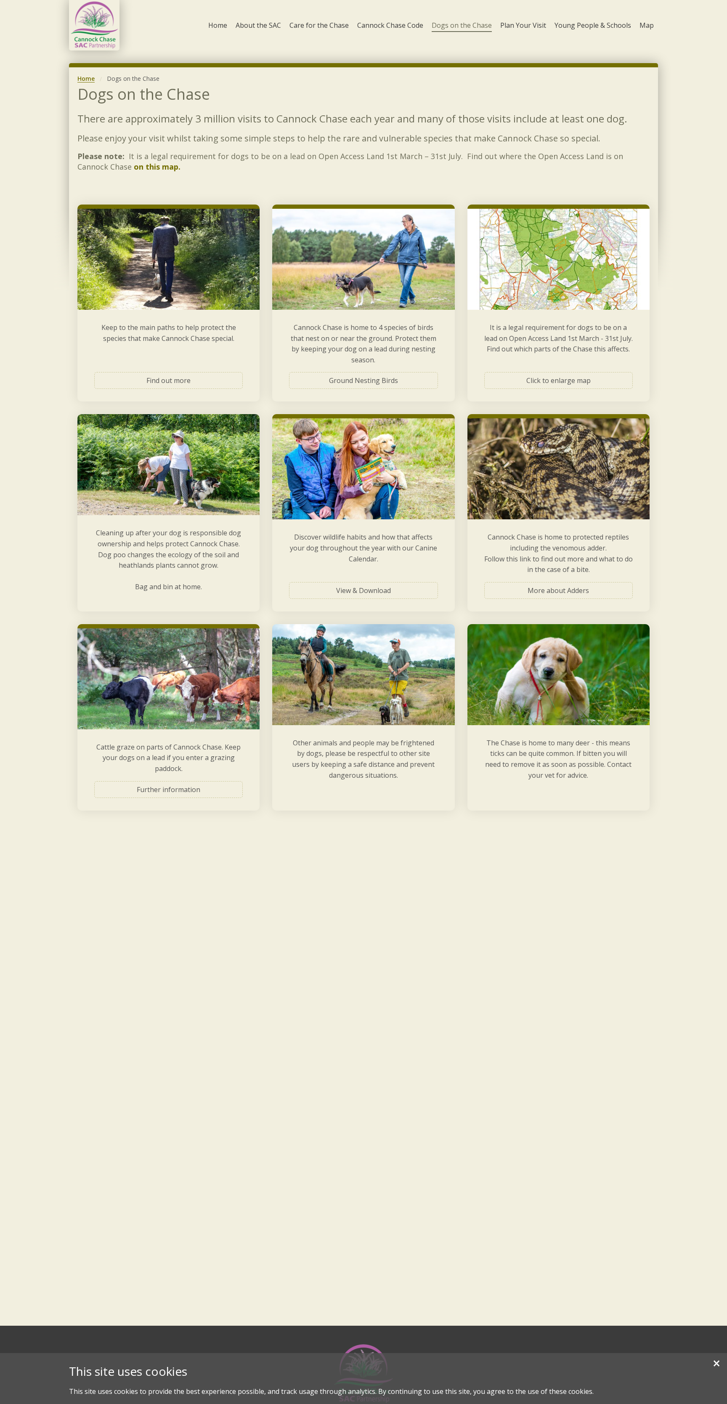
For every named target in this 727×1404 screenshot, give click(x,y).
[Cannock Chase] (94, 25)
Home (217, 25)
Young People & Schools (593, 25)
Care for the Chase (319, 25)
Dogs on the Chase (462, 25)
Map (646, 25)
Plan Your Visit (523, 25)
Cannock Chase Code (390, 25)
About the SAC (258, 25)
